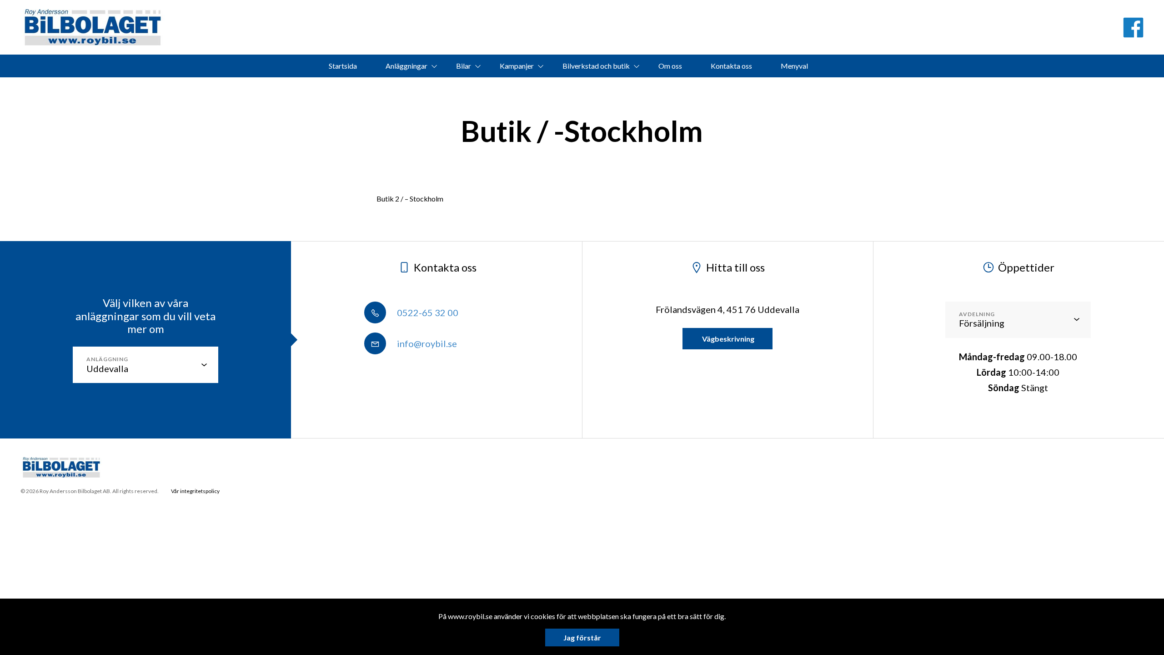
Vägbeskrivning (727, 338)
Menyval (794, 65)
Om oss (670, 65)
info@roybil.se (426, 343)
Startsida (343, 65)
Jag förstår (582, 637)
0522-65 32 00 (426, 312)
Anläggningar (406, 65)
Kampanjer (517, 65)
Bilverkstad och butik (596, 65)
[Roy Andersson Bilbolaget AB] (92, 27)
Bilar (463, 65)
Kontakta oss (731, 65)
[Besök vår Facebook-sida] (1133, 27)
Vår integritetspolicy (195, 491)
